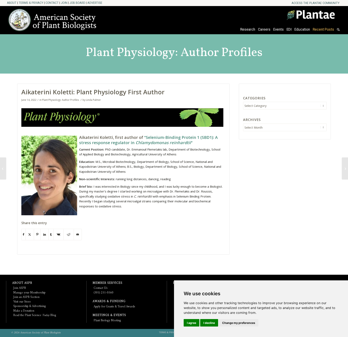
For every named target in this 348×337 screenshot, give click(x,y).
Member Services (107, 283)
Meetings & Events (109, 315)
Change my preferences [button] (238, 323)
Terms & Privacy (31, 2)
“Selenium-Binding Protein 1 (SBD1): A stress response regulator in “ (148, 140)
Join (64, 2)
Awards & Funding (109, 301)
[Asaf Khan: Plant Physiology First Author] (3, 168)
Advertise (94, 2)
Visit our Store (22, 302)
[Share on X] (30, 234)
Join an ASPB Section (26, 297)
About (12, 2)
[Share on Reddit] (69, 234)
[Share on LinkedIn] (44, 234)
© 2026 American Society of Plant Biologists (36, 332)
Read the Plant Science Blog (34, 315)
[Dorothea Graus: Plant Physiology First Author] (345, 168)
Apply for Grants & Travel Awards (114, 306)
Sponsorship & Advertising (29, 306)
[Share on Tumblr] (51, 234)
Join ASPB (19, 288)
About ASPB (22, 283)
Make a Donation (23, 311)
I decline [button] (209, 323)
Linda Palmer (93, 100)
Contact (52, 2)
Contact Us (101, 288)
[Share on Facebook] (23, 234)
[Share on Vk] (58, 234)
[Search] (338, 31)
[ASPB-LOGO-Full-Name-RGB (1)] (54, 19)
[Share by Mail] (78, 234)
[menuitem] (315, 3)
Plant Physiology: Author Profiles (174, 53)
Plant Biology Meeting (107, 320)
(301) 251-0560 (103, 292)
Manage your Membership (29, 292)
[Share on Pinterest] (37, 234)
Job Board (77, 2)
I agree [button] (191, 323)
